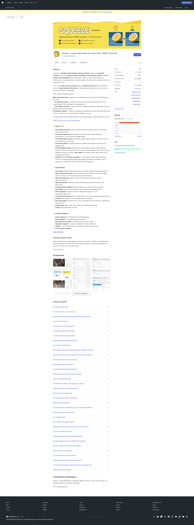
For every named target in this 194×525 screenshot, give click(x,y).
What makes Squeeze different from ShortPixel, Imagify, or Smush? (72, 316)
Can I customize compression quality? (63, 422)
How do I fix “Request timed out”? (62, 431)
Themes (45, 505)
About (7, 502)
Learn (80, 502)
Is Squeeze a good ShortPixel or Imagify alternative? (68, 436)
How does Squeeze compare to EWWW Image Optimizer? (69, 441)
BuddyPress (156, 509)
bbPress (155, 507)
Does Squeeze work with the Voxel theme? (65, 359)
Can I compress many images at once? (64, 412)
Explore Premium (58, 232)
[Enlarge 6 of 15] (88, 260)
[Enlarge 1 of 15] (69, 260)
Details (56, 62)
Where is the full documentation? (62, 469)
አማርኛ (22, 516)
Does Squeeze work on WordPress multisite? (65, 388)
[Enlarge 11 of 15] (108, 278)
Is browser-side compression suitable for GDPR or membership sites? (72, 465)
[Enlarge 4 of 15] (69, 292)
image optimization (136, 98)
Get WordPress (187, 2)
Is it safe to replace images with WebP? (64, 335)
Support (81, 505)
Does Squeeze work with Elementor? (63, 364)
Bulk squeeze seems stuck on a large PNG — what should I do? (71, 426)
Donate (118, 507)
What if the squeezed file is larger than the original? (67, 374)
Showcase (45, 502)
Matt (154, 505)
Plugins (44, 507)
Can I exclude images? (59, 417)
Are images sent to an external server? (63, 326)
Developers (82, 507)
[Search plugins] (22, 17)
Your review (118, 136)
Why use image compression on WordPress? (65, 398)
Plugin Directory (10, 7)
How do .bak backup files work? (62, 378)
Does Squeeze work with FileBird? (62, 450)
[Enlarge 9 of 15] (108, 260)
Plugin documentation (74, 120)
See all (139, 136)
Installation (73, 62)
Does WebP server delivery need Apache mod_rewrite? (68, 383)
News (7, 505)
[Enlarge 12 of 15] (108, 296)
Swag (118, 509)
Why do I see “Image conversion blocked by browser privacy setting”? (73, 354)
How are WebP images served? (62, 345)
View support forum (120, 152)
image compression (135, 95)
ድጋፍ (139, 62)
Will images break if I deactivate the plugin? (65, 340)
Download (137, 54)
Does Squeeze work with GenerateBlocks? (65, 369)
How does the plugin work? (60, 307)
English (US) (138, 88)
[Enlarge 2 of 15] (69, 271)
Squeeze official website (60, 120)
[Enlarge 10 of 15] (108, 271)
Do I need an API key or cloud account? (64, 311)
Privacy (8, 509)
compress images (136, 92)
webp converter (136, 104)
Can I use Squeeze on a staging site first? (64, 455)
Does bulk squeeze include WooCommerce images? (67, 460)
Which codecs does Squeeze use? (62, 393)
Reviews (64, 62)
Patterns (45, 509)
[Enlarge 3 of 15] (69, 281)
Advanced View (119, 108)
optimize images (136, 101)
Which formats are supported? (61, 402)
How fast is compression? (60, 321)
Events (118, 505)
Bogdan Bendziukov (69, 56)
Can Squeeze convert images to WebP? (64, 331)
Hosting (8, 507)
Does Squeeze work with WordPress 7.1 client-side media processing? (72, 407)
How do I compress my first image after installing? (67, 445)
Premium (88, 113)
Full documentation (58, 249)
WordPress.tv (83, 509)
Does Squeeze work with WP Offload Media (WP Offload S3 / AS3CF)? (73, 350)
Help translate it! (108, 12)
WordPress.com (157, 502)
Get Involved (119, 502)
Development (83, 62)
